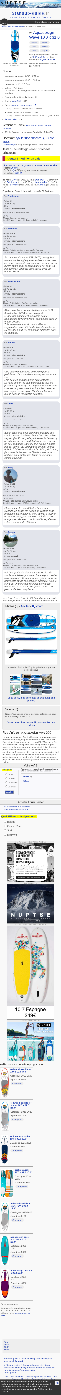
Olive (14, 179)
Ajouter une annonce (29, 138)
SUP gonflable (39, 57)
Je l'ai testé (12, 783)
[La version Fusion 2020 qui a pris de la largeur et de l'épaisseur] (15, 679)
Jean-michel (41, 182)
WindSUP (16, 101)
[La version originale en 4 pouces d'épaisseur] (36, 689)
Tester (34, 51)
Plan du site (28, 1358)
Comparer (44, 51)
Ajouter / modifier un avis (23, 158)
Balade (11, 821)
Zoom (39, 606)
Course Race (14, 826)
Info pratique (16, 1376)
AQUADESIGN (47, 59)
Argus (46, 1379)
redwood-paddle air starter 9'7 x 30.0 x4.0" (20, 1206)
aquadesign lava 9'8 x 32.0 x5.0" (21, 1271)
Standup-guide (30, 13)
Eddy (10, 467)
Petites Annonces (33, 1379)
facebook (8, 1361)
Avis (34, 46)
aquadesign (18, 26)
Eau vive (12, 835)
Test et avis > (7, 26)
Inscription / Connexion (47, 22)
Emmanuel (39, 179)
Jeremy (11, 532)
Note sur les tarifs (34, 125)
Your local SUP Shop (6, 1346)
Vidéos (44, 42)
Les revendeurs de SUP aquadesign (16, 806)
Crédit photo (10, 1372)
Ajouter (25, 606)
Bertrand (14, 184)
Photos (34, 42)
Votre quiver (7, 770)
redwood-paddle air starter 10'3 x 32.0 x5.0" (20, 1105)
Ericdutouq (12, 182)
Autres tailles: (11, 119)
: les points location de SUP (15, 809)
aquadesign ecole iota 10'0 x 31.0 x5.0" (20, 1239)
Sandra (42, 184)
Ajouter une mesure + (23, 105)
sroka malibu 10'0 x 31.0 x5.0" (23, 1171)
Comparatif (17, 1379)
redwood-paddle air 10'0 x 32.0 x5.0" (20, 1070)
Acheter (45, 46)
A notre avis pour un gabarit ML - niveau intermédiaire (30, 165)
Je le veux (12, 787)
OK (57, 1383)
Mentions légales (44, 1358)
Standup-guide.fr (12, 1358)
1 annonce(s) (9, 144)
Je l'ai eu (11, 779)
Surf (9, 830)
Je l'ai (10, 775)
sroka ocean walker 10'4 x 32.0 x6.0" (20, 1137)
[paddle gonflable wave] (26, 679)
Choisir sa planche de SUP (38, 1376)
